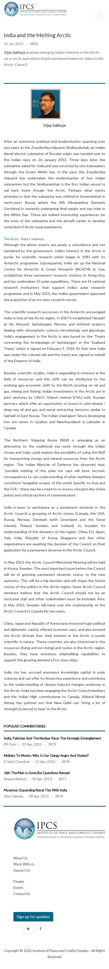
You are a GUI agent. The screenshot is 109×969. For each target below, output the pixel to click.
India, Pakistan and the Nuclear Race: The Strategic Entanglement (52, 738)
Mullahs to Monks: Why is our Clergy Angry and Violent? (46, 755)
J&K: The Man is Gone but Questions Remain (37, 773)
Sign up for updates (33, 916)
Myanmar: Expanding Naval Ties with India (35, 790)
